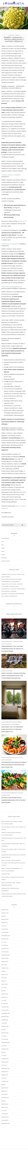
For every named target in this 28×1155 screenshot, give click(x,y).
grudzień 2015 (5, 1117)
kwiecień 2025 (4, 919)
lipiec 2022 (4, 977)
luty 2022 (3, 987)
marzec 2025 (4, 922)
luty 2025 (3, 926)
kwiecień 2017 (4, 1088)
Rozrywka (4, 557)
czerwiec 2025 (4, 913)
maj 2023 (3, 971)
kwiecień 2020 (4, 1032)
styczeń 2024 (4, 945)
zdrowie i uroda (14, 35)
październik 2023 (5, 955)
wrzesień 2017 (4, 1071)
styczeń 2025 (4, 929)
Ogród (3, 554)
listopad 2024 (4, 932)
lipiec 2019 (4, 1045)
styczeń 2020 (4, 1039)
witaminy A (22, 221)
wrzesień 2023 (4, 958)
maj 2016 (3, 1101)
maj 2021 (3, 990)
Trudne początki (5, 874)
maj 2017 (3, 1084)
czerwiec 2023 (4, 968)
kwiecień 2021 (4, 994)
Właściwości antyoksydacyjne (11, 286)
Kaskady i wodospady (6, 670)
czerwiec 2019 (4, 1049)
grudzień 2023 (5, 948)
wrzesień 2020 (4, 1016)
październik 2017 (5, 1068)
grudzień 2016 (5, 1097)
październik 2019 (5, 1042)
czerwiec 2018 (4, 1058)
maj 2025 (3, 916)
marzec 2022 (4, 984)
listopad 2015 (4, 1120)
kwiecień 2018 (4, 1062)
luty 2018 (3, 1065)
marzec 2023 (4, 974)
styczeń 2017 (4, 1094)
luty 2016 (3, 1110)
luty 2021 (3, 1000)
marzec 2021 (4, 997)
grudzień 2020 (5, 1007)
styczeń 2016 (4, 1113)
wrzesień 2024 (4, 939)
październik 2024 (5, 935)
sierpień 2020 (4, 1020)
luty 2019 (3, 1055)
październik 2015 (5, 1123)
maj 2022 (3, 981)
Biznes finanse (5, 538)
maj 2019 (3, 1052)
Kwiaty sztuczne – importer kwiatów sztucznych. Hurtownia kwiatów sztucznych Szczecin (13, 863)
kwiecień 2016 (4, 1104)
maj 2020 (3, 1029)
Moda (2, 551)
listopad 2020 (4, 1010)
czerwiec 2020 (4, 1026)
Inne (2, 545)
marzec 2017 (4, 1091)
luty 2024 (3, 942)
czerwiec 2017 (4, 1081)
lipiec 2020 (4, 1023)
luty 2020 (3, 1036)
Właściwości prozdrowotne (10, 244)
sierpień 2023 (4, 961)
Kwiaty (3, 548)
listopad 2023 (4, 951)
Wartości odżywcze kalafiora (10, 175)
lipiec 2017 (4, 1078)
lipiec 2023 (4, 964)
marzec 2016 (4, 1107)
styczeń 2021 (4, 1003)
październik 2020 (5, 1013)
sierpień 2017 (4, 1075)
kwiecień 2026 (4, 909)
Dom (2, 541)
